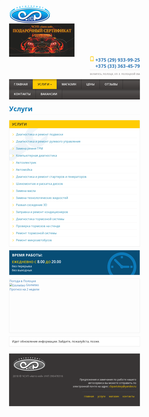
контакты (128, 396)
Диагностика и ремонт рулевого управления (48, 141)
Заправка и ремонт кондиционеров (42, 212)
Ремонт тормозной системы (36, 233)
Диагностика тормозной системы (40, 219)
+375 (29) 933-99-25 (117, 60)
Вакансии (49, 94)
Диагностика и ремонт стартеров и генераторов (51, 177)
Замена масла (26, 191)
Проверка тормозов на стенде (38, 226)
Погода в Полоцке (22, 281)
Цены (90, 84)
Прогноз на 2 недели (24, 289)
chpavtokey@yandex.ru (122, 386)
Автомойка (24, 170)
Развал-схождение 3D (31, 205)
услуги (101, 396)
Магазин (69, 84)
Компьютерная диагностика (36, 156)
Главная (21, 84)
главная (89, 396)
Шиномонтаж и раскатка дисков (39, 184)
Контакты (22, 94)
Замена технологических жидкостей (42, 198)
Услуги (44, 84)
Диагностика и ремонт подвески (39, 134)
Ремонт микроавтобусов (34, 240)
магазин (114, 396)
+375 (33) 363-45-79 (117, 66)
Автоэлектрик (26, 163)
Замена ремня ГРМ (29, 148)
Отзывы (111, 84)
